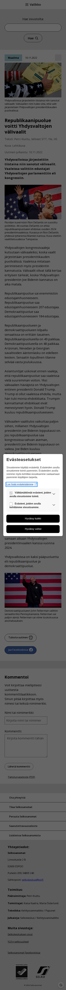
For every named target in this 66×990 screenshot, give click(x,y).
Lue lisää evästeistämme (19, 484)
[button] (54, 494)
